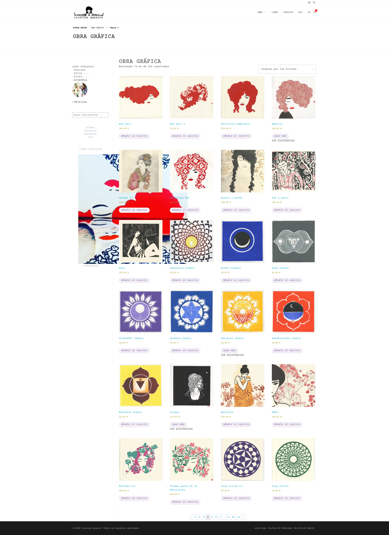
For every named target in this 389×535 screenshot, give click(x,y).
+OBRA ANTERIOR (90, 149)
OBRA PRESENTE (83, 67)
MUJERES (90, 128)
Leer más (280, 136)
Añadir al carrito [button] (134, 136)
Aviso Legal (261, 528)
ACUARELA (80, 80)
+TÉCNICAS (79, 102)
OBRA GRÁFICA (97, 28)
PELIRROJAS (90, 131)
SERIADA (80, 70)
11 (238, 517)
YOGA (90, 137)
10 (233, 517)
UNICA (78, 73)
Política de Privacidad (280, 528)
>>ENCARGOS (90, 266)
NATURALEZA (90, 134)
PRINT (78, 77)
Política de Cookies (304, 528)
